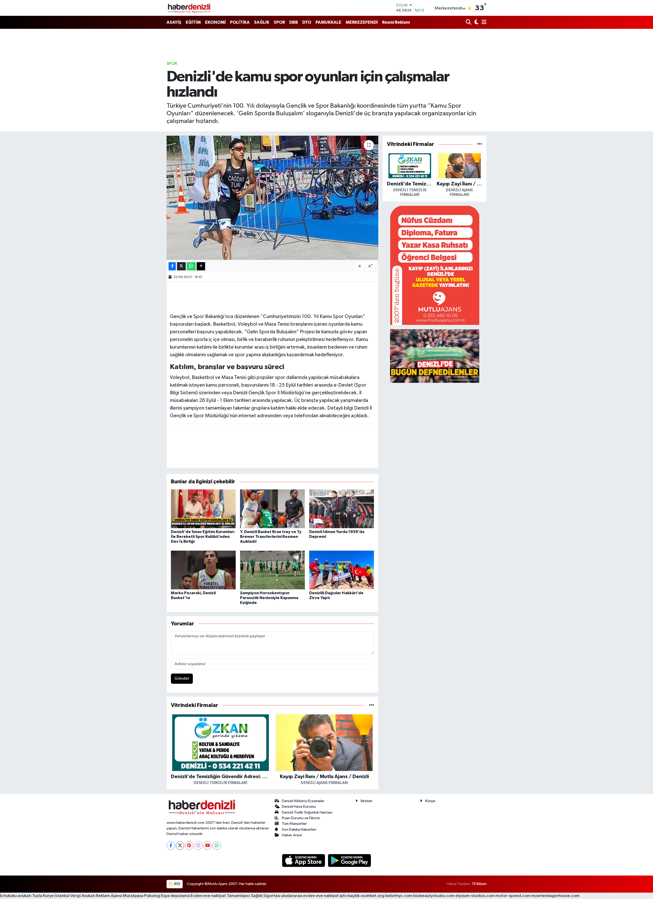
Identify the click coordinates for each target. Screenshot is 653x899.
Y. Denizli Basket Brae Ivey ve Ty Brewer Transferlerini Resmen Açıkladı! (271, 536)
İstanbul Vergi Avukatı (75, 896)
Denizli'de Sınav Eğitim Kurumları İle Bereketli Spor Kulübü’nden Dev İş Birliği (202, 536)
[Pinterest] (189, 845)
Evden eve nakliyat (208, 896)
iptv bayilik (350, 896)
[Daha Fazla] (201, 266)
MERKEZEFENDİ (362, 22)
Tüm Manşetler (294, 824)
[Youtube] (207, 845)
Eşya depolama (175, 896)
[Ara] (469, 22)
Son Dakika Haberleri (299, 829)
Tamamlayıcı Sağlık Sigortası (253, 896)
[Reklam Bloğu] (434, 265)
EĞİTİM (193, 22)
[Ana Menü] (483, 22)
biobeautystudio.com (434, 896)
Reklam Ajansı (109, 896)
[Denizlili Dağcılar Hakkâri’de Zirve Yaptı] (341, 570)
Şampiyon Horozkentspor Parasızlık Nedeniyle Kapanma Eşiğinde (269, 598)
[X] (180, 845)
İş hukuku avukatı (15, 896)
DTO (306, 22)
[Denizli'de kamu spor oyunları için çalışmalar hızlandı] (273, 198)
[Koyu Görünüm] (476, 22)
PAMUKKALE (328, 22)
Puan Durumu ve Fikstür (301, 818)
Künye (430, 801)
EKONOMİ (215, 22)
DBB (293, 22)
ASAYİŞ (174, 22)
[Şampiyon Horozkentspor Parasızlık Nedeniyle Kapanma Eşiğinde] (272, 570)
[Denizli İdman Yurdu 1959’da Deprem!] (341, 509)
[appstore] (304, 860)
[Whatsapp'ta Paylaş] (191, 266)
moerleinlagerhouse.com (555, 896)
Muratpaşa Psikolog (141, 896)
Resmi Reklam (396, 22)
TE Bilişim (479, 884)
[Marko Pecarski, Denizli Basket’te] (203, 570)
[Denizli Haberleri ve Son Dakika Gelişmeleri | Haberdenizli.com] (189, 8)
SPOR (279, 22)
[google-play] (349, 860)
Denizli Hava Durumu (299, 806)
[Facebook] (171, 845)
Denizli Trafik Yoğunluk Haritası (307, 812)
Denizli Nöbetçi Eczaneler (303, 801)
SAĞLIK (261, 22)
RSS (176, 884)
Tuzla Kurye (43, 896)
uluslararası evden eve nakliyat (310, 896)
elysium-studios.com (475, 896)
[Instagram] (198, 845)
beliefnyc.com (398, 896)
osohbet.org (372, 896)
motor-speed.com (513, 896)
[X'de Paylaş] (181, 266)
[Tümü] (371, 705)
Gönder (182, 678)
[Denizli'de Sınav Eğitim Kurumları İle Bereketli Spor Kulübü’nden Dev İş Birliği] (203, 509)
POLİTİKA (240, 22)
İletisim (366, 801)
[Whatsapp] (216, 845)
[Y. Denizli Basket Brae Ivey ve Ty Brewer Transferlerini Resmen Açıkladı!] (272, 509)
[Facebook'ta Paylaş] (172, 266)
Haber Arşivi (292, 835)
